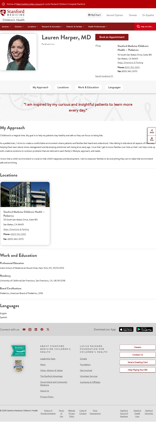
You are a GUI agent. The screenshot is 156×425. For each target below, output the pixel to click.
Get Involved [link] (86, 370)
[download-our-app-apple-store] (126, 329)
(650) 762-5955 (132, 67)
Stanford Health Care (137, 413)
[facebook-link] (42, 330)
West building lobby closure (29, 4)
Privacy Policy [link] (47, 396)
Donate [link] (133, 15)
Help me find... (147, 26)
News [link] (42, 364)
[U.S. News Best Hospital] (18, 366)
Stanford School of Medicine (124, 413)
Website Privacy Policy (71, 413)
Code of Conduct (83, 412)
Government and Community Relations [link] (53, 383)
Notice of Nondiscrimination (48, 412)
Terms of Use (61, 413)
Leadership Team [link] (47, 358)
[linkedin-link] (35, 330)
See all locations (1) (104, 76)
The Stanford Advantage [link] (51, 376)
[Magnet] (18, 351)
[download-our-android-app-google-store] (144, 329)
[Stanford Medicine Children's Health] (12, 15)
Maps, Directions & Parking (130, 62)
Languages (114, 87)
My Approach (40, 87)
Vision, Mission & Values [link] (51, 370)
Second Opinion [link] (115, 15)
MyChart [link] (96, 15)
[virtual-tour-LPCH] (24, 330)
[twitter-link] (47, 330)
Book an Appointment (111, 37)
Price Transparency (95, 412)
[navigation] (78, 26)
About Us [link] (44, 390)
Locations (63, 87)
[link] (149, 15)
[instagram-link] (30, 330)
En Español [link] (148, 15)
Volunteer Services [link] (89, 376)
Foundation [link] (85, 364)
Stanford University (149, 412)
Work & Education (88, 87)
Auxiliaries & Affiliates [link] (90, 382)
